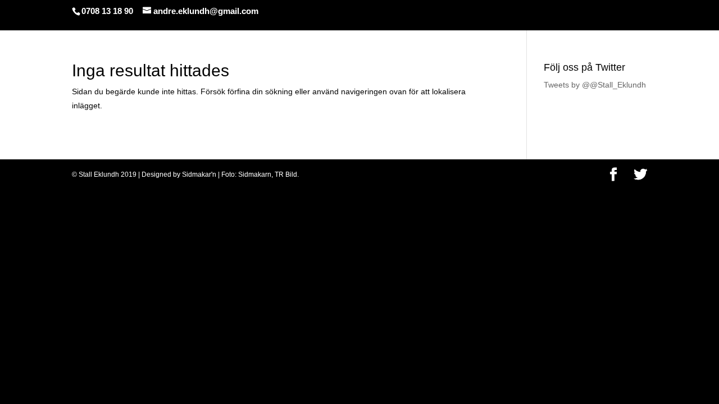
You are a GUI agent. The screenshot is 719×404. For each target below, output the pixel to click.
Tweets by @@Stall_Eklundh (595, 84)
